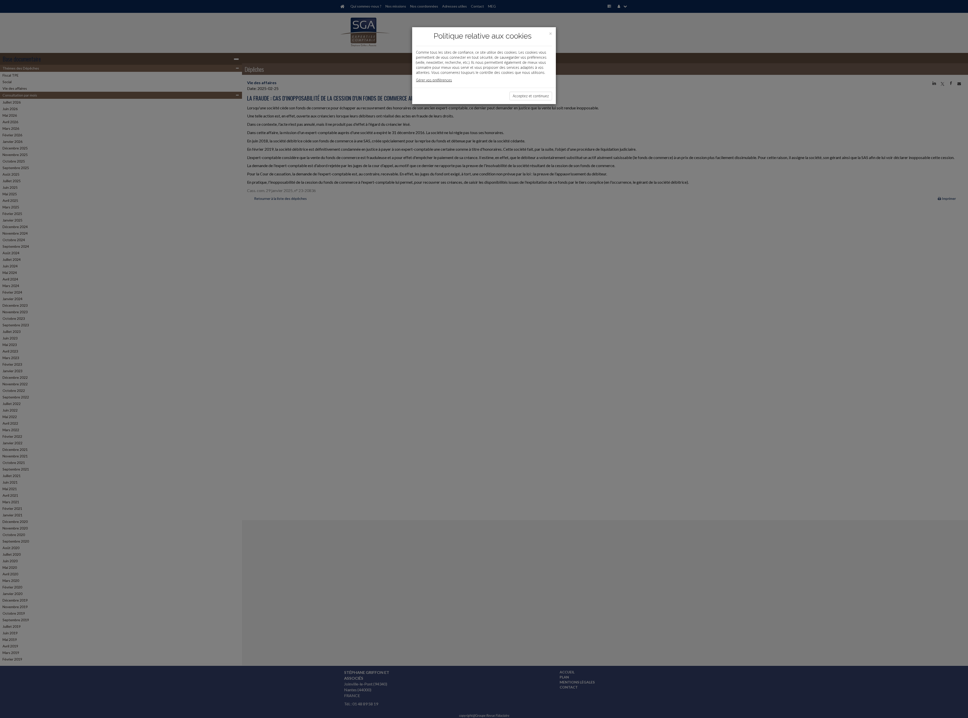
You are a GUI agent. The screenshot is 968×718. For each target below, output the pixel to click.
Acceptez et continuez (531, 95)
